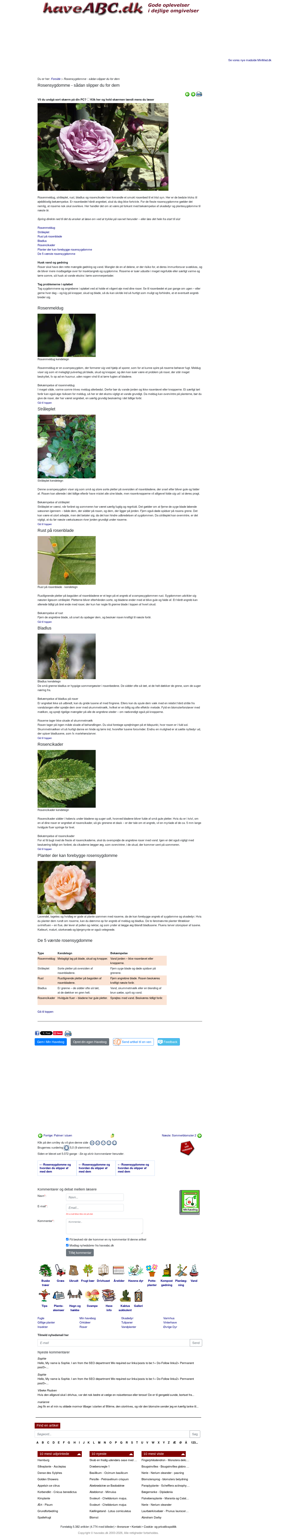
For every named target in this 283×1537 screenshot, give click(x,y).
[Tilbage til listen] (112, 1135)
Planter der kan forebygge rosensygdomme (65, 249)
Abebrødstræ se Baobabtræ (107, 1485)
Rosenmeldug (46, 227)
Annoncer (123, 1526)
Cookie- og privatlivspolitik (160, 1526)
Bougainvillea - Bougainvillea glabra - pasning (166, 1466)
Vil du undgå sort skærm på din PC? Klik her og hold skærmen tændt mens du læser (96, 99)
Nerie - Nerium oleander (157, 1504)
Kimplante (44, 1498)
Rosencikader (46, 245)
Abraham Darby (152, 1517)
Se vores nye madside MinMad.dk (249, 60)
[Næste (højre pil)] (193, 94)
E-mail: (43, 1206)
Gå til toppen (45, 524)
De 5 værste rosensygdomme (56, 254)
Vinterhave (170, 1322)
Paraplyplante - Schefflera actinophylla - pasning (166, 1485)
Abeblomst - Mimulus (103, 1492)
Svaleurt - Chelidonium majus (108, 1504)
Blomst (94, 1517)
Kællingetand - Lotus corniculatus (110, 1511)
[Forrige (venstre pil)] (187, 94)
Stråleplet (43, 232)
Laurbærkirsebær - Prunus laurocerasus (166, 1511)
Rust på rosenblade (50, 236)
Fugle (41, 1318)
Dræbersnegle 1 (100, 1466)
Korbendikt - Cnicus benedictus (57, 1492)
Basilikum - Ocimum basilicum (109, 1473)
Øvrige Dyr (170, 1327)
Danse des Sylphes (50, 1473)
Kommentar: (46, 1221)
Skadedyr (127, 1318)
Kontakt (136, 1526)
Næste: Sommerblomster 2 (179, 1135)
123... (194, 1442)
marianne (43, 1402)
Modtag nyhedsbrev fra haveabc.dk (91, 1245)
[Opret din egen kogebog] (189, 1202)
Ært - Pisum (45, 1504)
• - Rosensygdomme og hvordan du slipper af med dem (55, 1168)
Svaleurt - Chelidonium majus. (108, 1498)
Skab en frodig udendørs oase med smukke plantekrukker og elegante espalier (114, 1460)
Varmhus (169, 1318)
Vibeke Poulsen (47, 1390)
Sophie (42, 1358)
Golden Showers (48, 1479)
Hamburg (43, 1460)
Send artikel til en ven (136, 1042)
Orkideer (85, 1322)
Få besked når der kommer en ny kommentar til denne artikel (107, 1239)
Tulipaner (127, 1322)
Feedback (170, 1042)
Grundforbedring (48, 1511)
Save (59, 1033)
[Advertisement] (120, 46)
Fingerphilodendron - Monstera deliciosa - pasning (166, 1460)
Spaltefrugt (44, 1517)
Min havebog (88, 1318)
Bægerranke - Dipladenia (157, 1492)
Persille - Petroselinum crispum (109, 1479)
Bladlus (42, 241)
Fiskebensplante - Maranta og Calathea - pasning (166, 1498)
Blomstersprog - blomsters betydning (165, 1479)
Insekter (43, 1327)
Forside (55, 79)
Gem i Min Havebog (50, 1042)
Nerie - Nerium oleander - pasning (163, 1473)
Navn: (42, 1196)
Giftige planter (46, 1322)
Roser (83, 1327)
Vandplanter (128, 1327)
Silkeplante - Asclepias (52, 1466)
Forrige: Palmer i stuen (57, 1135)
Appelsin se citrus (49, 1485)
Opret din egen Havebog (90, 1042)
